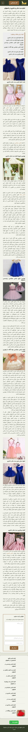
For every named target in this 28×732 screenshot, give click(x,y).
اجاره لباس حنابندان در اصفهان (10, 689)
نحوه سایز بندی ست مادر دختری (15, 52)
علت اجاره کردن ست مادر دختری (15, 38)
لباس (7, 108)
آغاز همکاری (14, 3)
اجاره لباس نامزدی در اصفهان (11, 694)
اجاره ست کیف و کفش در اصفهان (9, 671)
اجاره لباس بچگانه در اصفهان (11, 712)
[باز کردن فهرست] (2, 3)
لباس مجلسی (18, 143)
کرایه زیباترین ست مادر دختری (16, 54)
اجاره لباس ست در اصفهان (11, 700)
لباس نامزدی (10, 553)
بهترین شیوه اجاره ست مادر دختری (14, 40)
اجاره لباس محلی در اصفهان (11, 677)
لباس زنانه (22, 195)
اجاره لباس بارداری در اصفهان (10, 706)
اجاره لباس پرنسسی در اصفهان (10, 665)
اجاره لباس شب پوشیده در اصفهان (10, 683)
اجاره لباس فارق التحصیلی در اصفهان (11, 659)
